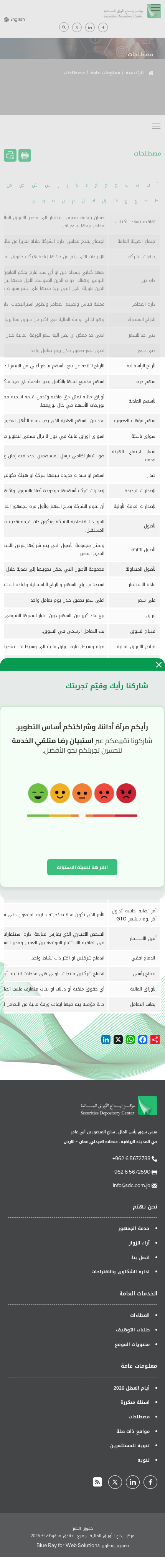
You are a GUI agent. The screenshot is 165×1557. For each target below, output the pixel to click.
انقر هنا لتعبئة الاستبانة (82, 867)
